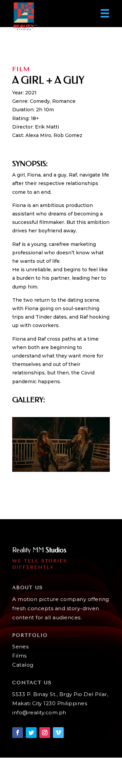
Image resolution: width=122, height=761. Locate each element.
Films (19, 655)
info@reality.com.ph (39, 712)
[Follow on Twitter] (31, 732)
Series (20, 646)
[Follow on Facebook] (17, 732)
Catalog (23, 665)
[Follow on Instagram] (44, 732)
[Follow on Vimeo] (58, 732)
